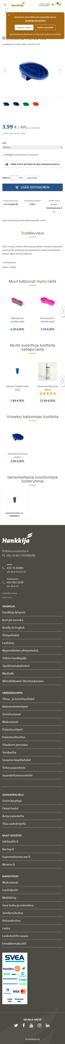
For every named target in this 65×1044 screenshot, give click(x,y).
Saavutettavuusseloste (17, 775)
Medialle (8, 673)
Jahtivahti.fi (10, 841)
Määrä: (5, 177)
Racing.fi (8, 849)
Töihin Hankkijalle (14, 658)
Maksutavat (10, 722)
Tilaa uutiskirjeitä (14, 824)
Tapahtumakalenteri (16, 666)
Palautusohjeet (12, 729)
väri (4, 143)
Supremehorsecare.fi (16, 857)
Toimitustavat (11, 714)
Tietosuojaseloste (13, 768)
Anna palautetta (13, 816)
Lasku (6, 928)
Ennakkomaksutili (14, 943)
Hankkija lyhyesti (13, 612)
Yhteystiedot (10, 635)
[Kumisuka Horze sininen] (32, 70)
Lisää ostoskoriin (34, 187)
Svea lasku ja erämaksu (17, 905)
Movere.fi (8, 864)
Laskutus (8, 643)
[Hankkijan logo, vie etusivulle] (19, 4)
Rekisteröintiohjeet (15, 706)
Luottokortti (10, 890)
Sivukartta (9, 752)
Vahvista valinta (24, 27)
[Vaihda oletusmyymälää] (48, 4)
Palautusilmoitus (13, 737)
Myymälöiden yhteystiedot (20, 650)
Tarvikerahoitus (12, 913)
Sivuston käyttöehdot (16, 760)
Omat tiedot (10, 808)
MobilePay (9, 898)
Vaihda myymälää (45, 27)
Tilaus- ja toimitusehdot (18, 699)
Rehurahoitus (11, 920)
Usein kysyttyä (12, 801)
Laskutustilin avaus (15, 936)
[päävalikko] (5, 5)
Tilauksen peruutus (15, 745)
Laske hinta (31, 177)
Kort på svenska (12, 620)
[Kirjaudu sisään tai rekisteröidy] (53, 5)
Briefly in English (13, 628)
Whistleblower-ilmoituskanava (23, 681)
